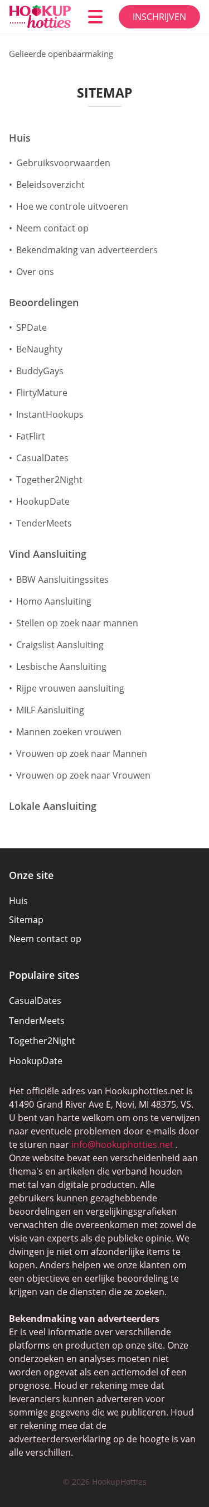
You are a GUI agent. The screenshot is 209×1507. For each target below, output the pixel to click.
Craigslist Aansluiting (60, 645)
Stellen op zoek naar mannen (77, 623)
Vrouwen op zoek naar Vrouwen (83, 775)
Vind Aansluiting (47, 554)
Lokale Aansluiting (52, 806)
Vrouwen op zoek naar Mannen (81, 753)
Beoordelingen (44, 303)
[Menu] (95, 16)
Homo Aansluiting (53, 601)
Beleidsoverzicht (50, 184)
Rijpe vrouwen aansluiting (70, 688)
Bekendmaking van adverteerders (87, 250)
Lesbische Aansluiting (61, 666)
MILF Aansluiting (50, 710)
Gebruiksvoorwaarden (63, 163)
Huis (20, 138)
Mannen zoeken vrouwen (68, 732)
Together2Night (49, 480)
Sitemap (26, 920)
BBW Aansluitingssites (62, 579)
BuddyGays (40, 371)
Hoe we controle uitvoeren (72, 206)
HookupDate (43, 501)
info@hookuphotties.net (122, 1144)
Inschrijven (159, 17)
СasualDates (42, 458)
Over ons (35, 271)
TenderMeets (44, 523)
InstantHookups (50, 414)
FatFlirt (30, 436)
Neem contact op (52, 228)
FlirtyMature (41, 393)
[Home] (40, 16)
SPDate (31, 327)
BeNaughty (39, 349)
